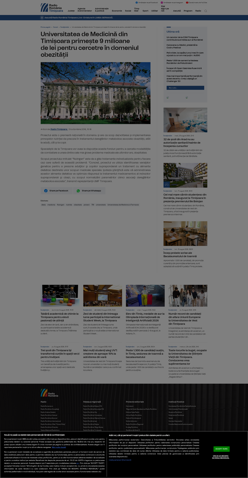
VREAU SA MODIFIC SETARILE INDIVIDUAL (220, 457)
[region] (124, 454)
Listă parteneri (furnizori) (120, 460)
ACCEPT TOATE (221, 449)
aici (77, 463)
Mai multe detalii (59, 447)
